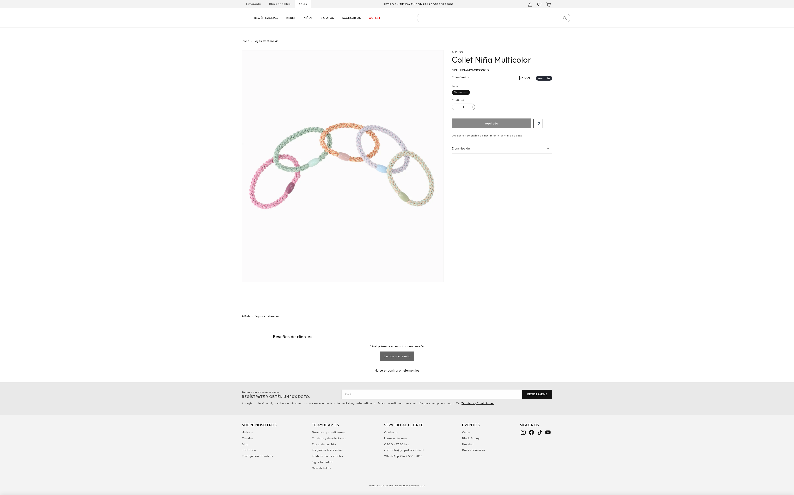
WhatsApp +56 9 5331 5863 (403, 456)
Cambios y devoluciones (329, 438)
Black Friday (471, 438)
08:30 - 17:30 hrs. (397, 444)
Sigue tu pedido (323, 462)
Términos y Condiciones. (478, 403)
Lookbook (249, 450)
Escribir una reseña (397, 356)
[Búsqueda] (565, 18)
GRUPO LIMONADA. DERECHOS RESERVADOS (398, 485)
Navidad (468, 444)
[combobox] (493, 18)
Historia (247, 433)
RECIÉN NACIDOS (266, 18)
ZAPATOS (327, 18)
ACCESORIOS (351, 18)
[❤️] (538, 123)
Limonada (253, 4)
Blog (245, 444)
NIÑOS (308, 18)
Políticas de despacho (327, 456)
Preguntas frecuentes (327, 450)
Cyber (466, 433)
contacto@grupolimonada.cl (404, 450)
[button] (548, 4)
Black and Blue (280, 4)
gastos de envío (467, 135)
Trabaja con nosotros (257, 456)
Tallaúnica (462, 93)
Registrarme (537, 394)
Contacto (391, 433)
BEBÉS (291, 18)
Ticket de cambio (324, 444)
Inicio (246, 41)
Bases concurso (473, 450)
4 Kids (246, 316)
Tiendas (247, 438)
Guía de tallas (321, 468)
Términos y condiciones (328, 433)
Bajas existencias (266, 41)
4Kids (303, 4)
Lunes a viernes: (395, 438)
